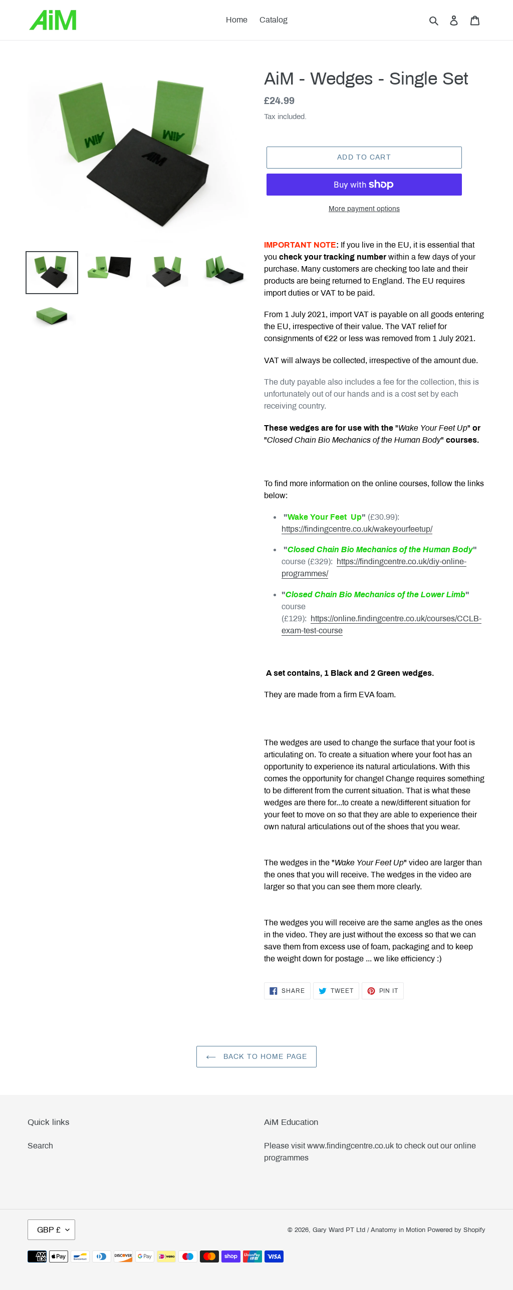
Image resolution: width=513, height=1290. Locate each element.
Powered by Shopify (456, 1229)
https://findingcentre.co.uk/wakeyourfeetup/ (357, 529)
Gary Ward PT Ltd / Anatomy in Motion (369, 1229)
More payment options (364, 209)
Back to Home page (264, 1056)
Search (40, 1145)
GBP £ (49, 1229)
